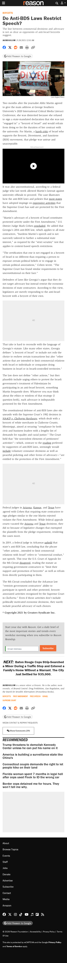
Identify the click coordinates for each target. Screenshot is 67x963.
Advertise (8, 880)
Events (6, 855)
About (6, 843)
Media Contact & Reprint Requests (20, 722)
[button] (63, 3)
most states (55, 198)
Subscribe (48, 648)
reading (47, 442)
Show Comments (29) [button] (19, 730)
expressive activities (44, 203)
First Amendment (20, 696)
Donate (6, 874)
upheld (48, 542)
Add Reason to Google (19, 56)
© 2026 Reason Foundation (15, 931)
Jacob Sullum (9, 40)
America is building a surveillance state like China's (33, 756)
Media (6, 899)
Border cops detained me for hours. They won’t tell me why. (31, 785)
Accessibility (35, 931)
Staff (5, 861)
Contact (7, 893)
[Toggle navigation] (3, 3)
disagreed (25, 562)
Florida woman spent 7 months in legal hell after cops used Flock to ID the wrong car (33, 775)
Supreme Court (9, 700)
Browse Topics (10, 849)
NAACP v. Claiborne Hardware (20, 418)
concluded (39, 225)
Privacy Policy (49, 931)
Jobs (5, 868)
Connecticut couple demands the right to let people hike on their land (33, 765)
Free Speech (35, 696)
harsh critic (41, 131)
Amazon (7, 905)
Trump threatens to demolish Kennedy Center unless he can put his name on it (30, 746)
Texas (51, 507)
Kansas (37, 507)
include (7, 450)
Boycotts (8, 12)
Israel (45, 696)
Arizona (27, 507)
